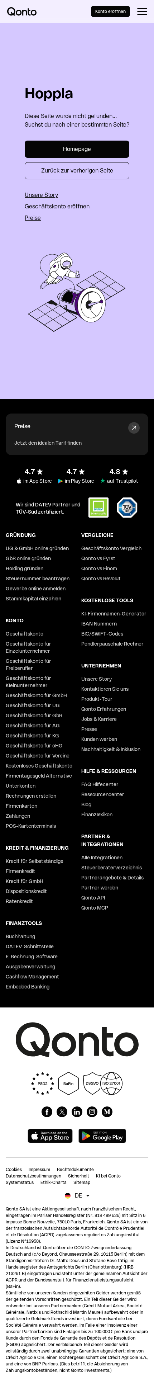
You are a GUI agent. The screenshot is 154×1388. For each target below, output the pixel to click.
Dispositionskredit (26, 891)
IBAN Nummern (99, 624)
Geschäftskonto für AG (33, 725)
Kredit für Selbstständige (34, 861)
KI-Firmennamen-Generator (113, 614)
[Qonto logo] (22, 11)
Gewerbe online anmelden (36, 588)
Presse (89, 729)
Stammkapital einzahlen (33, 598)
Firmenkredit (20, 871)
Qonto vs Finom (99, 568)
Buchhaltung (20, 936)
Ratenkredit (19, 901)
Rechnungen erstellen (31, 796)
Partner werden (99, 888)
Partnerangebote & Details (112, 878)
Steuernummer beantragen (37, 578)
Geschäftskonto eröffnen (57, 206)
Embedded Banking (27, 987)
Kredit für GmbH (24, 881)
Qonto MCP (94, 908)
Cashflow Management (32, 976)
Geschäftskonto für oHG (34, 746)
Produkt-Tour (96, 699)
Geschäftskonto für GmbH (36, 695)
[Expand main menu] (142, 11)
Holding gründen (24, 568)
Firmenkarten (21, 806)
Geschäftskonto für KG (32, 735)
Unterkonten (20, 786)
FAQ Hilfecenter (100, 784)
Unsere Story (41, 195)
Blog (86, 804)
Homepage (77, 149)
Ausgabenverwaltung (30, 966)
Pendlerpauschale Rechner (112, 644)
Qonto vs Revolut (101, 578)
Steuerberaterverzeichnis (111, 867)
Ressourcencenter (102, 794)
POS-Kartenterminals (31, 826)
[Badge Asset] (47, 1111)
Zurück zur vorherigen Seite (77, 170)
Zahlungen (18, 816)
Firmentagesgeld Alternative (39, 776)
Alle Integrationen (101, 857)
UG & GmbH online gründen (37, 548)
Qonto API (93, 898)
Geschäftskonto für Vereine (37, 756)
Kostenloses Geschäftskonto (39, 766)
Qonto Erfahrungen (103, 709)
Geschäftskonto (24, 634)
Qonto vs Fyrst (98, 558)
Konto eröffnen (110, 11)
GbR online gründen (28, 558)
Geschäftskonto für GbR (34, 715)
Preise (33, 217)
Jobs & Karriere (99, 719)
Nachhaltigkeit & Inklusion (110, 749)
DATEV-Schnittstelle (30, 946)
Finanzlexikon (96, 814)
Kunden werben (99, 739)
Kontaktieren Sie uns (105, 689)
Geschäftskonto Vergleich (111, 548)
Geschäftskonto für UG (33, 705)
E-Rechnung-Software (32, 956)
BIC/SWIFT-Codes (102, 634)
